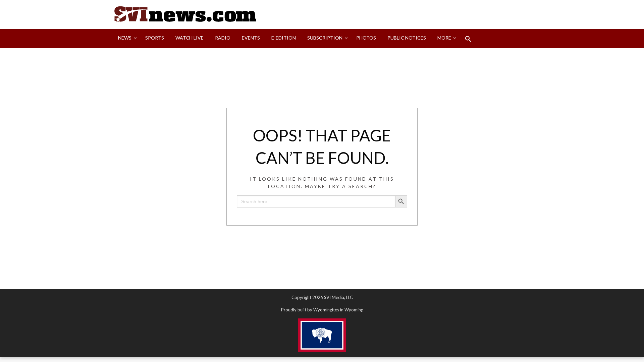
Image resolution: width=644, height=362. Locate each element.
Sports (154, 38)
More (444, 38)
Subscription (324, 38)
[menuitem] (126, 38)
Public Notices (406, 38)
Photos (366, 38)
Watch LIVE (189, 38)
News (124, 38)
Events (251, 38)
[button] (468, 38)
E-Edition (283, 38)
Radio (222, 38)
